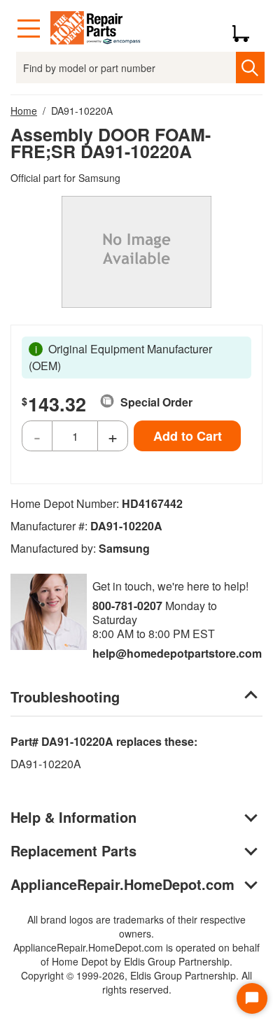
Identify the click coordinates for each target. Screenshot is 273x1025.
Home (23, 110)
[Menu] (29, 28)
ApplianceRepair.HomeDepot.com (122, 884)
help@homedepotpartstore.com (177, 653)
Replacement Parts (73, 850)
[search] (250, 67)
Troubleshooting (65, 696)
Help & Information (73, 817)
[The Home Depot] (95, 28)
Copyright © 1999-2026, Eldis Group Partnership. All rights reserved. (136, 982)
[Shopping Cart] (246, 29)
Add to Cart (187, 436)
